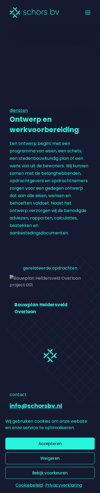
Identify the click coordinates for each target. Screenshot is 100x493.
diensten (19, 110)
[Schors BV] (34, 12)
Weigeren (50, 458)
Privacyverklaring (63, 485)
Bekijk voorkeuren (50, 473)
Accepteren (50, 443)
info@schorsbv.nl (36, 406)
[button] (87, 12)
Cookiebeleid (29, 485)
